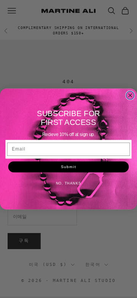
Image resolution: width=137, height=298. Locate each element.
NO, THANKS (68, 183)
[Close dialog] (130, 95)
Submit (68, 167)
